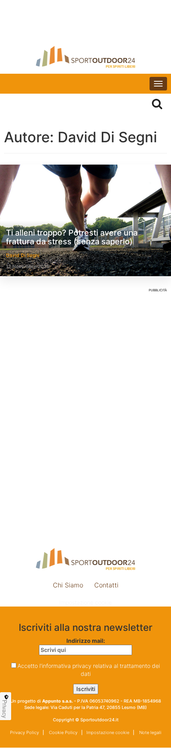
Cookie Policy (63, 732)
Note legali (149, 732)
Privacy (5, 709)
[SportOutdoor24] (85, 57)
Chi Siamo (68, 585)
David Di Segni (22, 255)
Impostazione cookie (85, 602)
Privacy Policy (24, 732)
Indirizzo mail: (85, 640)
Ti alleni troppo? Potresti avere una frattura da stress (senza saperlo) (72, 237)
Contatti (106, 585)
